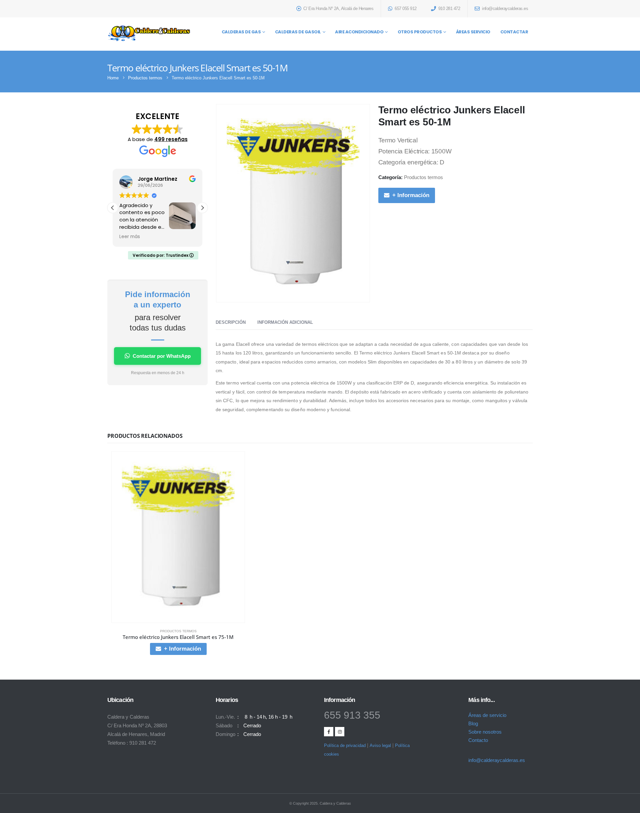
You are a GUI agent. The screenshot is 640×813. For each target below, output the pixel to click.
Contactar (514, 32)
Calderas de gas (241, 32)
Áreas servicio (473, 32)
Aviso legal (380, 745)
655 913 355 (352, 715)
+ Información (410, 195)
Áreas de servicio (487, 715)
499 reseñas (171, 139)
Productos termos (423, 177)
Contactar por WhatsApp (162, 356)
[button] (202, 208)
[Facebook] (328, 731)
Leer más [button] (129, 237)
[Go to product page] (178, 537)
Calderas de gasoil (298, 32)
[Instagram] (339, 731)
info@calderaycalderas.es (496, 760)
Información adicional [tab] (285, 322)
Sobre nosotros (485, 732)
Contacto (478, 740)
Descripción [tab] (231, 322)
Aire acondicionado (359, 32)
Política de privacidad (345, 745)
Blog (473, 723)
